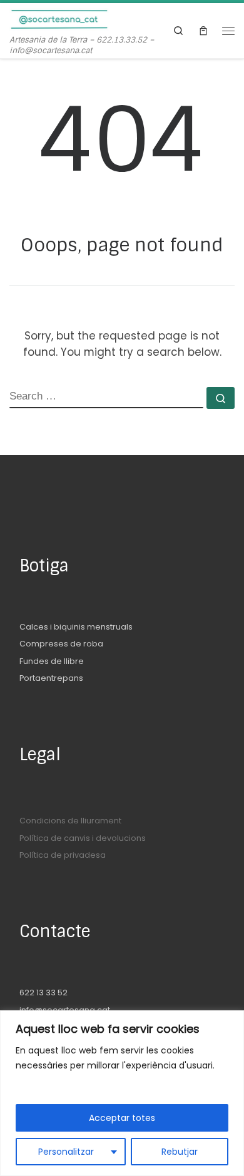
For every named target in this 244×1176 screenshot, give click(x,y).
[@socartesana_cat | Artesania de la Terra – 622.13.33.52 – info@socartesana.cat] (59, 19)
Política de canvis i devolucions (82, 838)
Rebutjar (179, 1151)
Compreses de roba (61, 643)
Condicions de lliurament (70, 820)
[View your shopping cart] (203, 30)
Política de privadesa (62, 855)
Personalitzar (66, 1151)
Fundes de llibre (51, 661)
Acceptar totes (122, 1118)
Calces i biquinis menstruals (76, 626)
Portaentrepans (51, 678)
